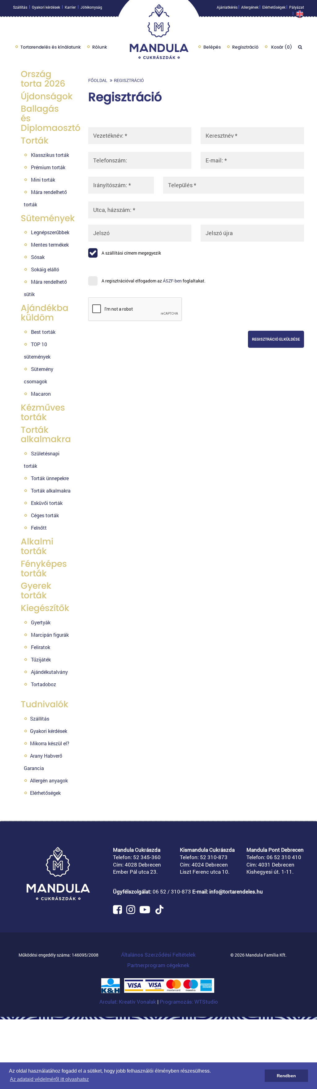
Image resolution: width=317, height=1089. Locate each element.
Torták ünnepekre (50, 478)
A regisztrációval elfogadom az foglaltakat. (153, 281)
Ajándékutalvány (49, 672)
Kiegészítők (45, 608)
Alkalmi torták (37, 546)
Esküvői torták (47, 503)
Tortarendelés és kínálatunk (50, 47)
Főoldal (97, 80)
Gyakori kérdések (46, 7)
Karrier (70, 7)
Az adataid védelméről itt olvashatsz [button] (49, 1079)
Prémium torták (48, 167)
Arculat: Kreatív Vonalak (128, 1001)
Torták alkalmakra (46, 435)
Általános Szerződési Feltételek (158, 954)
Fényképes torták (44, 568)
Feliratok (40, 647)
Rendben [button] (286, 1075)
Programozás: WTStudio (189, 1001)
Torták (35, 141)
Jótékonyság (91, 7)
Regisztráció (245, 47)
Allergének (249, 7)
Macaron (41, 393)
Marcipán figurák (50, 634)
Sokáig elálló (45, 269)
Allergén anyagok (49, 780)
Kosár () (281, 47)
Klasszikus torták (50, 155)
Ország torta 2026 (43, 79)
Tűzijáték (41, 659)
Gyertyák (40, 622)
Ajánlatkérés (227, 7)
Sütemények (48, 218)
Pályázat (296, 7)
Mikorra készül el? (49, 743)
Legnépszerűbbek (50, 232)
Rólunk (99, 47)
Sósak (38, 257)
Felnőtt (39, 527)
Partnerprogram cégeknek (158, 965)
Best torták (43, 332)
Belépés (212, 47)
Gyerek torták (36, 590)
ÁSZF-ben (172, 281)
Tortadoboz (43, 684)
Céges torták (45, 515)
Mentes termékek (50, 244)
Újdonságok (47, 96)
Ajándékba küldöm (44, 313)
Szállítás (20, 7)
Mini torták (43, 179)
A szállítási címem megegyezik (131, 253)
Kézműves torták (43, 412)
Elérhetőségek (273, 7)
